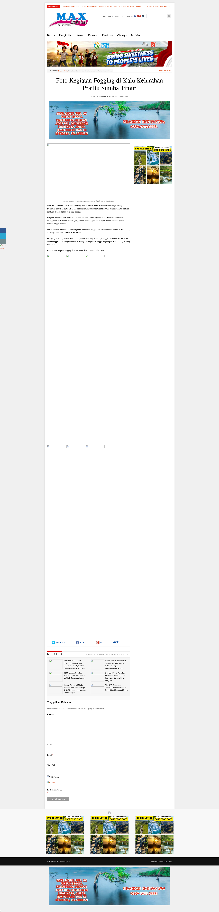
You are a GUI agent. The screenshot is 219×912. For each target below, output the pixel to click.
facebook (135, 16)
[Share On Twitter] (3, 236)
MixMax (135, 35)
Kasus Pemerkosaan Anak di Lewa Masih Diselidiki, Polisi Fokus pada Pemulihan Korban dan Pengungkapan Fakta (115, 8)
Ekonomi (92, 35)
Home (60, 71)
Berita (50, 35)
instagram (143, 16)
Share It (83, 642)
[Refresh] (51, 782)
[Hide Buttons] (3, 246)
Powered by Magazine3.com (161, 861)
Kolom (80, 35)
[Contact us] (3, 241)
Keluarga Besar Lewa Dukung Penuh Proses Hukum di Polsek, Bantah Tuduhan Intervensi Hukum (101, 6)
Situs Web (51, 765)
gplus (140, 16)
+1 (101, 642)
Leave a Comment (165, 71)
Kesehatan (107, 35)
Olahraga (122, 35)
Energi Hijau (65, 35)
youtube (138, 16)
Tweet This (61, 642)
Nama (50, 744)
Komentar (52, 714)
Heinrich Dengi (105, 96)
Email (50, 754)
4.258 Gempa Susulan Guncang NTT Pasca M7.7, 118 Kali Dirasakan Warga (75, 675)
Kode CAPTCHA (54, 789)
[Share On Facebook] (3, 230)
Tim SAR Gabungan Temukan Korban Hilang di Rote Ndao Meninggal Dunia (116, 687)
